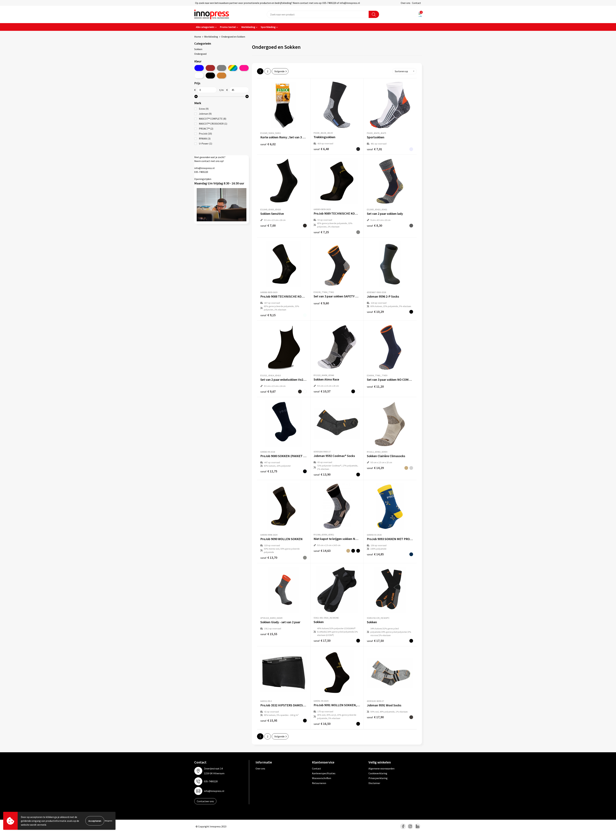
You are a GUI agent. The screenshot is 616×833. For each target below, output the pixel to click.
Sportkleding (268, 27)
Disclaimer (374, 783)
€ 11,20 (375, 386)
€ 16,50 (322, 724)
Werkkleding (248, 27)
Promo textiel (228, 27)
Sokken (198, 49)
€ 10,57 (322, 391)
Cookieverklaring (377, 773)
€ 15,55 (268, 634)
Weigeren (108, 821)
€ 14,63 (322, 551)
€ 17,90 (375, 717)
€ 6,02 (268, 144)
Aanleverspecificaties (323, 773)
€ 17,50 (322, 640)
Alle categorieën (205, 27)
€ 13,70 (268, 557)
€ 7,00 (268, 225)
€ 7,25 (321, 232)
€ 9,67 (268, 391)
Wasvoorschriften (321, 778)
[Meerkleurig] (232, 68)
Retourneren (319, 783)
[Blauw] (199, 68)
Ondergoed (200, 53)
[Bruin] (210, 68)
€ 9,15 (268, 315)
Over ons (405, 2)
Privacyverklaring (378, 778)
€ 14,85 (375, 554)
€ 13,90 (322, 474)
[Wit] (199, 75)
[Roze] (244, 68)
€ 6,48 (321, 149)
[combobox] (318, 14)
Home (197, 36)
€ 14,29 (375, 468)
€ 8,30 (374, 225)
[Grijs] (221, 68)
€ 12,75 (268, 471)
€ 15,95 (268, 720)
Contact (416, 2)
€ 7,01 (374, 149)
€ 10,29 (375, 312)
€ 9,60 (321, 303)
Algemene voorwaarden (381, 768)
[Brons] (221, 75)
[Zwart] (210, 75)
